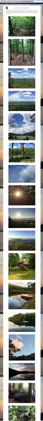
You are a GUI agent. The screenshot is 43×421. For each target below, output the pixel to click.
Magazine (7, 3)
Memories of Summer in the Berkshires (22, 7)
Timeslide (18, 3)
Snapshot (15, 3)
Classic (1, 3)
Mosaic (10, 3)
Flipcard (4, 3)
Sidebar (12, 3)
